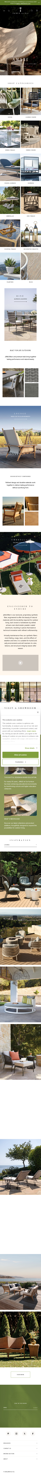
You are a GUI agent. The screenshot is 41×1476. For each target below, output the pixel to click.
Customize (19, 762)
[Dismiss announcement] (39, 2)
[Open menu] (4, 11)
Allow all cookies (20, 755)
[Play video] (20, 663)
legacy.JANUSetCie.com (23, 3)
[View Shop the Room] (37, 903)
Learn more (31, 731)
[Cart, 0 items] (37, 11)
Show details (29, 748)
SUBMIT (35, 1408)
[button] (20, 66)
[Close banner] (38, 712)
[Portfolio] (32, 11)
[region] (20, 314)
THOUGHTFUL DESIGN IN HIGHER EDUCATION (20, 777)
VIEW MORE (20, 1374)
